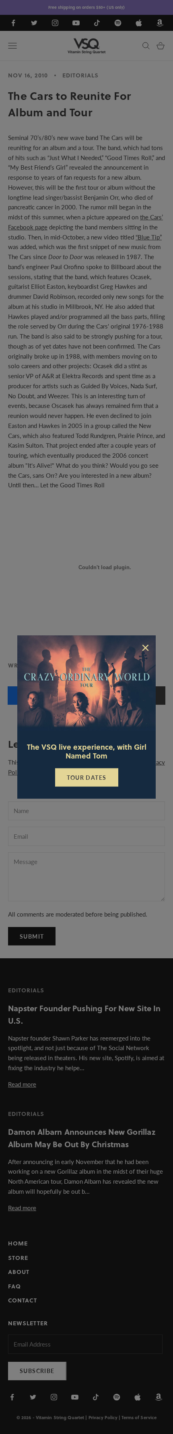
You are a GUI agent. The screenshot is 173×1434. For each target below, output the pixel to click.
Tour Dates (87, 777)
